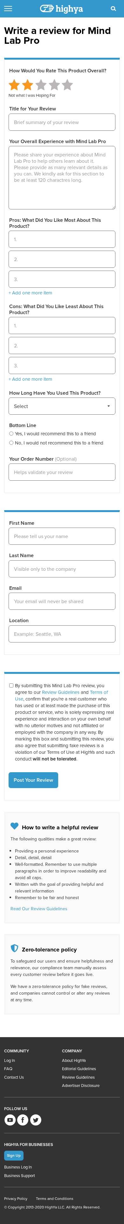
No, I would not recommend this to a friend (59, 442)
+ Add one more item (30, 292)
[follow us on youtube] (10, 1120)
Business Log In (18, 1167)
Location (19, 620)
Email (15, 588)
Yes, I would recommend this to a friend (55, 433)
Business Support (19, 1175)
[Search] (113, 8)
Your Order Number (43, 459)
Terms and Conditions (54, 1198)
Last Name (21, 555)
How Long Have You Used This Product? (54, 393)
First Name (21, 523)
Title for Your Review (32, 109)
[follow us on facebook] (23, 1120)
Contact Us (14, 1077)
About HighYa (74, 1060)
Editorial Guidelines (79, 1068)
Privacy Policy (15, 1198)
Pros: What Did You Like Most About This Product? (55, 223)
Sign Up (14, 1155)
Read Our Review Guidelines (38, 908)
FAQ (8, 1068)
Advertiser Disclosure (81, 1085)
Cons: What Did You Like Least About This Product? (56, 309)
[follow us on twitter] (35, 1120)
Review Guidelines (60, 692)
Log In (9, 1060)
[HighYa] (62, 9)
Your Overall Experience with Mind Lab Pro (57, 141)
